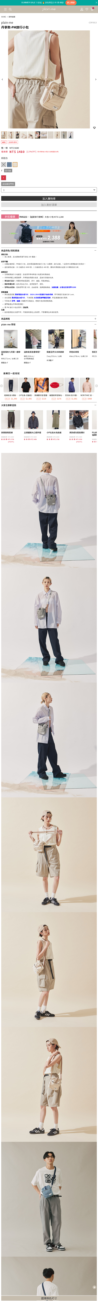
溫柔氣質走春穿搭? (32, 352)
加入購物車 (49, 198)
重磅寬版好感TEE (21, 294)
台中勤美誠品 (29, 358)
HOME (3, 17)
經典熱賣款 (13, 142)
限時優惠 (12, 17)
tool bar (94, 1287)
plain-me (7, 22)
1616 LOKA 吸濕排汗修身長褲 (41, 294)
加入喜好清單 (49, 205)
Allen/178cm (74, 356)
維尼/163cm (28, 356)
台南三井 (15, 358)
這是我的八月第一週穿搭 (10, 353)
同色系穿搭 (74, 352)
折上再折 (71, 3)
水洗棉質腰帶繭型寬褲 (42, 298)
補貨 (3, 142)
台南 (60, 356)
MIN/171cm (5, 358)
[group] (11, 389)
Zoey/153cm (52, 356)
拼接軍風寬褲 (7, 432)
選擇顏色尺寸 (49, 1298)
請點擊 (25, 307)
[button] (96, 385)
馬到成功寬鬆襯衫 (77, 432)
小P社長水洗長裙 (54, 432)
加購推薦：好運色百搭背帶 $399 (64, 287)
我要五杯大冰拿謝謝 (55, 352)
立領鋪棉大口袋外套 (32, 432)
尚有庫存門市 (8, 184)
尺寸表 (8, 170)
